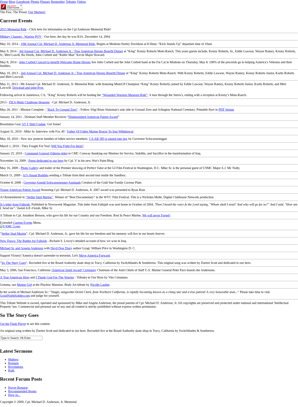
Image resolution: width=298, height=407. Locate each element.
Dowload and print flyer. (28, 87)
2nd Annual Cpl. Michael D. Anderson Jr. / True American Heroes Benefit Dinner (73, 73)
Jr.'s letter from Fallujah (15, 204)
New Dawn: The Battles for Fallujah (23, 241)
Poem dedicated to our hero (45, 160)
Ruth (11, 370)
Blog (12, 1)
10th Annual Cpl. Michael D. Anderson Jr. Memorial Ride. (58, 44)
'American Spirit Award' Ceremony (73, 270)
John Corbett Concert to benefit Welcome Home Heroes (55, 62)
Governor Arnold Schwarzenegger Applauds (52, 182)
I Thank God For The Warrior (55, 277)
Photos (35, 1)
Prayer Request (18, 387)
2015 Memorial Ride (13, 29)
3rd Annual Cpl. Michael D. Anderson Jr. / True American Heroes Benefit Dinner (71, 51)
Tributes (71, 1)
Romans (13, 363)
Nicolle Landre (99, 284)
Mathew (13, 359)
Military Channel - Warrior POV (21, 36)
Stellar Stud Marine (13, 233)
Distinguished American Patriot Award (93, 117)
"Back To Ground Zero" (62, 109)
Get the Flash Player (13, 324)
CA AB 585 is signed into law (108, 138)
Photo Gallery (30, 168)
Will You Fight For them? (67, 146)
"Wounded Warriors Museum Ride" (125, 95)
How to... (14, 395)
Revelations (15, 366)
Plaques (45, 1)
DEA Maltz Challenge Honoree (29, 102)
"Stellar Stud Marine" (39, 197)
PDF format (226, 109)
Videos (81, 1)
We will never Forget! (156, 215)
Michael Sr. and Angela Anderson (21, 248)
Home (4, 1)
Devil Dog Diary (61, 248)
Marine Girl (24, 284)
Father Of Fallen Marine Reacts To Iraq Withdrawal (100, 131)
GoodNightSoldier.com (15, 295)
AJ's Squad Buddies (35, 175)
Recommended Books (22, 391)
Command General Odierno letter (46, 153)
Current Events (22, 222)
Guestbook (23, 1)
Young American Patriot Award (20, 190)
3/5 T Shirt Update (34, 124)
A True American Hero (14, 277)
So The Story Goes (13, 263)
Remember (58, 1)
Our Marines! (36, 12)
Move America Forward (94, 255)
